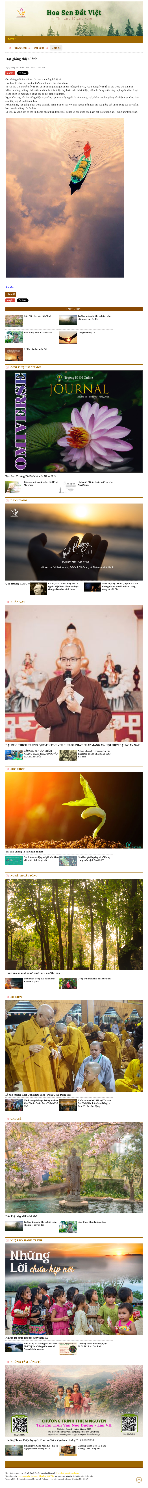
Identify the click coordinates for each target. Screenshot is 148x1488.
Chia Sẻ (56, 47)
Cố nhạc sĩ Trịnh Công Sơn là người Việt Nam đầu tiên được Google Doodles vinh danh (63, 586)
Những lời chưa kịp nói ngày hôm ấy (26, 1337)
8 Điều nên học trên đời (35, 349)
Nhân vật (17, 602)
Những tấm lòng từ (26, 1361)
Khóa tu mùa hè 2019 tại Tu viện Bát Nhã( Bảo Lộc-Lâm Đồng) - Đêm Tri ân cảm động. (94, 1103)
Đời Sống (39, 47)
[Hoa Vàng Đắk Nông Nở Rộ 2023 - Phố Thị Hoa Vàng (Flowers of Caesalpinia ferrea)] (14, 1347)
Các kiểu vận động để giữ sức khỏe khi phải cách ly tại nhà (41, 858)
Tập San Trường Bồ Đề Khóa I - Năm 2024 (30, 476)
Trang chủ (20, 47)
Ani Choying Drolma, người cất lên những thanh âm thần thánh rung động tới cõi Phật (120, 586)
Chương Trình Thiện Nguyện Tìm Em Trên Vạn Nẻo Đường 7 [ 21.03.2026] (49, 1440)
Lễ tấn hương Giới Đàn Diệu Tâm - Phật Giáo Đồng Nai (38, 1094)
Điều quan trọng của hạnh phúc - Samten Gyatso (40, 980)
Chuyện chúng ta (86, 332)
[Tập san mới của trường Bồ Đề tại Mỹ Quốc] (14, 486)
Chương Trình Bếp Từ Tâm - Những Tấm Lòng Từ (92, 1447)
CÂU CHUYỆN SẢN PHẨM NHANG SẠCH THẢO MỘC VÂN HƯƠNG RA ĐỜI (41, 754)
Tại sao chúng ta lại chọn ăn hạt (24, 851)
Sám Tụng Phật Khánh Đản (38, 332)
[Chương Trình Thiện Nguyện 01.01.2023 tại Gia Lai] (68, 1349)
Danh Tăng (18, 500)
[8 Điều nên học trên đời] (14, 354)
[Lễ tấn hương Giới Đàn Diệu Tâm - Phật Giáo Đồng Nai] (74, 1045)
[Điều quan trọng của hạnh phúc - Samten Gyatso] (14, 983)
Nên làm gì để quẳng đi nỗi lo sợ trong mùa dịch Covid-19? (94, 858)
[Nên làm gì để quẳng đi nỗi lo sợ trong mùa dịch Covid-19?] (68, 861)
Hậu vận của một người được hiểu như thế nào (32, 973)
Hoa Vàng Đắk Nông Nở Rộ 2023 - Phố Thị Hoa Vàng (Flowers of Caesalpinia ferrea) (41, 1346)
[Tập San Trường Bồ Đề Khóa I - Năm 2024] (74, 421)
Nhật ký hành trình (26, 1240)
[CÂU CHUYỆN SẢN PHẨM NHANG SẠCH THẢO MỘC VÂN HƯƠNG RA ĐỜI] (14, 754)
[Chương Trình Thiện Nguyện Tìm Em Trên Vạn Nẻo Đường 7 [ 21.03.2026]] (74, 1400)
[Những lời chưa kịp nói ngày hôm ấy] (74, 1288)
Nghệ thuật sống (24, 875)
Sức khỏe (17, 769)
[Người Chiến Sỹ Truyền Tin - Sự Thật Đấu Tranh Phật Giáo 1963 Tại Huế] (68, 755)
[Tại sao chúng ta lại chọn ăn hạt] (74, 810)
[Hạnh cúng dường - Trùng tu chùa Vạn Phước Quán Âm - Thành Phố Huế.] (14, 1105)
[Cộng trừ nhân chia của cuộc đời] (68, 983)
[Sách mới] (68, 486)
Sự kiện (16, 997)
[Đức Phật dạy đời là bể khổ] (14, 320)
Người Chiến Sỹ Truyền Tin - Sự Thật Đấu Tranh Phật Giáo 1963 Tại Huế (94, 754)
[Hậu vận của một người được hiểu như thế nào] (74, 924)
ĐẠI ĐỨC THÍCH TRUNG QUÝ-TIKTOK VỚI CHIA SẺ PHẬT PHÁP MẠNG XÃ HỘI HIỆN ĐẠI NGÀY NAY (72, 745)
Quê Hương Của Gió (17, 583)
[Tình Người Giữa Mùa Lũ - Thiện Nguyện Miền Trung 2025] (14, 1450)
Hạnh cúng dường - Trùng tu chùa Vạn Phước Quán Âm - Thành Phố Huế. (41, 1103)
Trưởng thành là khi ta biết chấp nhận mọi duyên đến (94, 317)
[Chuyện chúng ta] (68, 337)
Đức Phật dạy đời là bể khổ (37, 316)
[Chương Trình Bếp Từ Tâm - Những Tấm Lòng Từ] (68, 1450)
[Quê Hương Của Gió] (74, 541)
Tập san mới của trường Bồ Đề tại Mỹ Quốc (41, 483)
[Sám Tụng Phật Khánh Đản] (14, 337)
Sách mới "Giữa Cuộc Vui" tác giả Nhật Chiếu (95, 483)
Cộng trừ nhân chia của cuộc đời (94, 978)
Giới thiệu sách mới (25, 367)
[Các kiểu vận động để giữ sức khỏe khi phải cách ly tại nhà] (14, 860)
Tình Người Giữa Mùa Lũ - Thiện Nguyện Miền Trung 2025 (41, 1447)
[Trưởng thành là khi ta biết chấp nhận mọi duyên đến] (68, 319)
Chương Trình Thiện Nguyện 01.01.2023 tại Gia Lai (92, 1345)
